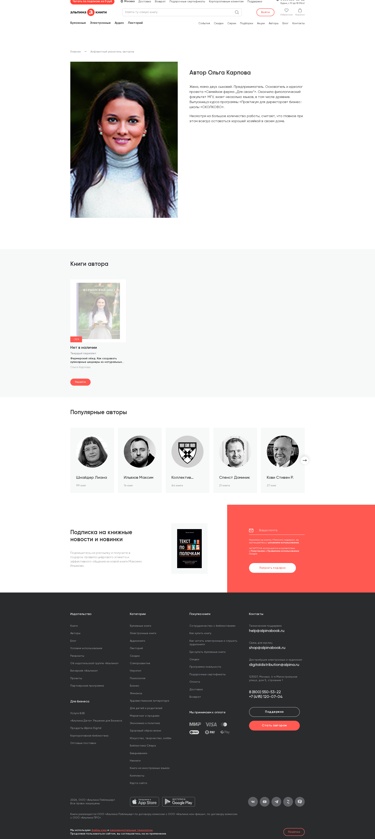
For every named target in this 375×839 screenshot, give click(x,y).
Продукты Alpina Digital (85, 728)
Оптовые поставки (83, 743)
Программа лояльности (205, 667)
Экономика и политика (145, 723)
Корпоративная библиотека (89, 735)
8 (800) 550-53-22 (265, 692)
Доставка (196, 689)
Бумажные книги (140, 626)
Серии (231, 23)
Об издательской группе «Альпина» (94, 663)
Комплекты (137, 775)
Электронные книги (143, 633)
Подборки (246, 23)
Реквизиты (77, 656)
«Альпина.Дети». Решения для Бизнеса (96, 720)
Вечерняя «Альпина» (84, 670)
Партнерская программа (87, 685)
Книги (74, 626)
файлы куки (99, 830)
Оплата (194, 682)
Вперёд (304, 460)
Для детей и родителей (146, 708)
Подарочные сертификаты (207, 674)
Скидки (218, 23)
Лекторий (135, 23)
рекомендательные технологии (131, 830)
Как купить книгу (200, 633)
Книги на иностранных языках (150, 768)
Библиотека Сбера (143, 745)
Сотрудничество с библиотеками (212, 626)
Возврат (195, 697)
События (204, 23)
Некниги (135, 760)
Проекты (76, 678)
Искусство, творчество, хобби (150, 738)
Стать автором (274, 725)
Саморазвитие (140, 663)
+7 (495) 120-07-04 (266, 697)
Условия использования (86, 648)
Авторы (274, 23)
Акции (261, 23)
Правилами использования (283, 551)
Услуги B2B (77, 713)
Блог (285, 23)
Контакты (298, 23)
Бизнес (134, 685)
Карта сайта (138, 783)
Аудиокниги (137, 641)
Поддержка (274, 712)
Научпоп (135, 670)
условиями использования (283, 543)
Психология (137, 678)
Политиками (258, 551)
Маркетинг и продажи (144, 715)
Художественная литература (149, 700)
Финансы (136, 693)
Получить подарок (272, 568)
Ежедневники (138, 753)
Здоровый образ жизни (145, 730)
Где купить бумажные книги (207, 652)
